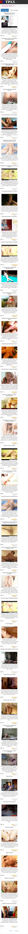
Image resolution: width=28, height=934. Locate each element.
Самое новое (5, 10)
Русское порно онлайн (7, 5)
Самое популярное (14, 10)
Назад (10, 930)
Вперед (17, 930)
